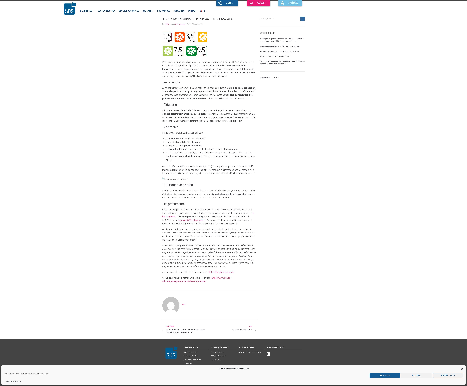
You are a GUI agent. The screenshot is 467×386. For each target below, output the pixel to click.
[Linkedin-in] (268, 354)
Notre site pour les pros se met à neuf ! (275, 56)
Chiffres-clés (187, 363)
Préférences (448, 375)
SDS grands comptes (218, 356)
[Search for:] (279, 19)
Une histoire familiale (190, 356)
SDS (167, 24)
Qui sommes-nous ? (190, 352)
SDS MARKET (216, 360)
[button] (462, 369)
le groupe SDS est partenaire (191, 220)
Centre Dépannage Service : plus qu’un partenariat (279, 46)
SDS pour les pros (217, 352)
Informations (180, 24)
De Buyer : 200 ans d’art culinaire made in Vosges (279, 51)
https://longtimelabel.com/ (221, 272)
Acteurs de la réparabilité (192, 360)
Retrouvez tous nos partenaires (250, 352)
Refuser (416, 375)
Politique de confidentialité (13, 381)
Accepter (385, 375)
